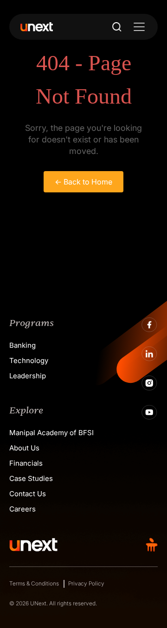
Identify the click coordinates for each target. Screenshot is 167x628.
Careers (22, 509)
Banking (22, 345)
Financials (26, 463)
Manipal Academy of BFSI (51, 432)
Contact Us (27, 493)
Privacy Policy (86, 583)
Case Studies (31, 478)
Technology (28, 360)
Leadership (27, 375)
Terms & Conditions (34, 583)
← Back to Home (83, 181)
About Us (24, 447)
